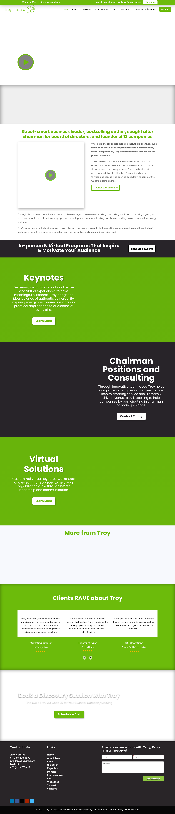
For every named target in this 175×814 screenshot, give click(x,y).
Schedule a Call (69, 714)
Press (50, 761)
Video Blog (53, 782)
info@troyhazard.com (22, 761)
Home (50, 754)
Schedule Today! (142, 249)
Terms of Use (132, 809)
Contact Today (131, 416)
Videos (87, 551)
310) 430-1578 (22, 758)
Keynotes (52, 768)
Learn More (44, 321)
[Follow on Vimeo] (32, 801)
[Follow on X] (22, 801)
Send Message (153, 779)
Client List (52, 765)
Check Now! (150, 2)
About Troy (53, 758)
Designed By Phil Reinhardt (93, 809)
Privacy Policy (116, 809)
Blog (49, 778)
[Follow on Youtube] (27, 801)
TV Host (135, 551)
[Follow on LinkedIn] (12, 801)
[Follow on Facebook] (17, 801)
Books (39, 551)
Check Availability (107, 187)
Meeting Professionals (55, 773)
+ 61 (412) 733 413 (20, 767)
